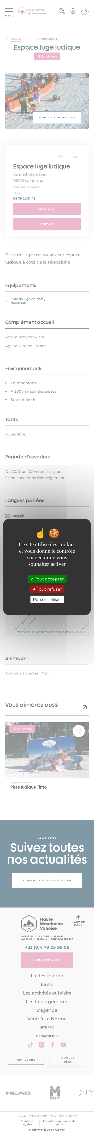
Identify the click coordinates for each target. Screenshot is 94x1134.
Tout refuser (49, 589)
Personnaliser (47, 599)
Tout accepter (49, 579)
